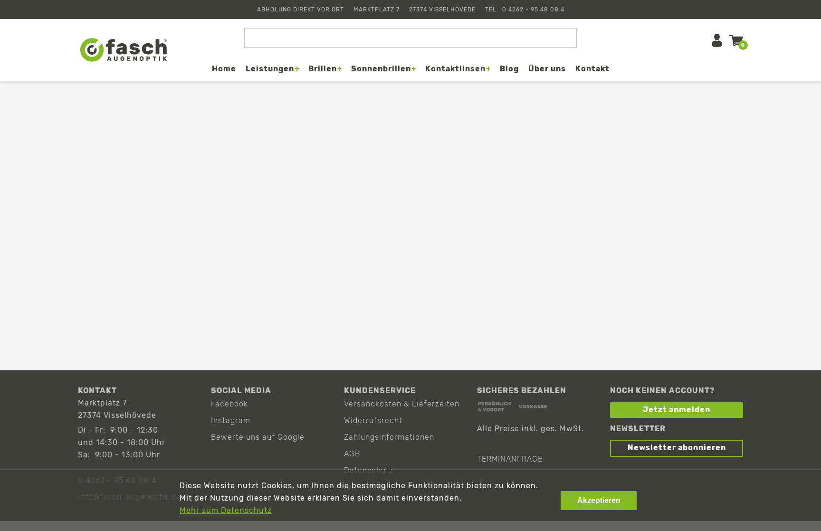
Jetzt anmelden (676, 409)
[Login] (717, 40)
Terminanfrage (510, 458)
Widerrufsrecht (373, 420)
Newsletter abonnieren (677, 447)
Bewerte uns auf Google (258, 437)
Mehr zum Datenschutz (226, 510)
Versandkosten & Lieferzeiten (401, 403)
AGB (352, 453)
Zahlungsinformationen (389, 437)
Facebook (229, 403)
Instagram (230, 420)
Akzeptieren (599, 500)
